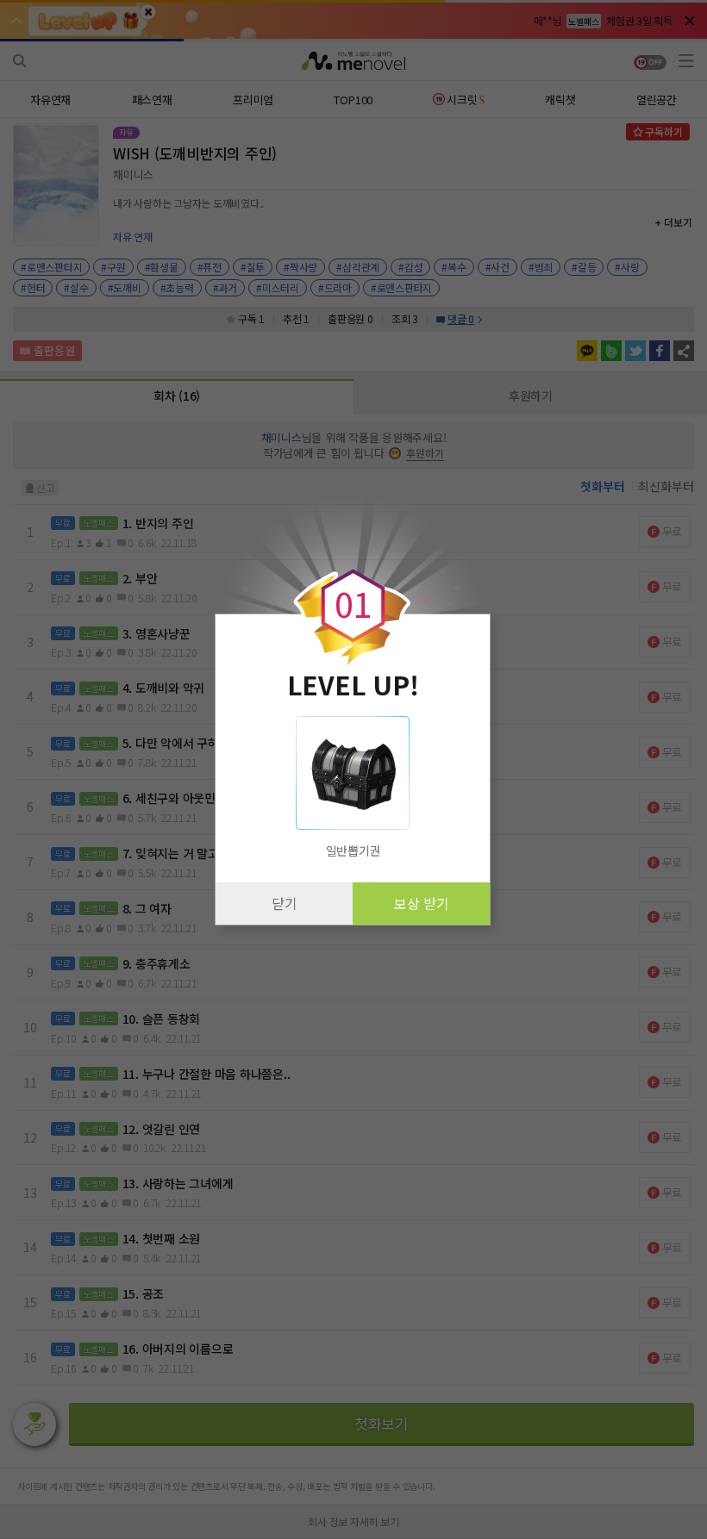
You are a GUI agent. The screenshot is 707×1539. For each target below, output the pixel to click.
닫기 (284, 903)
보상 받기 (421, 903)
